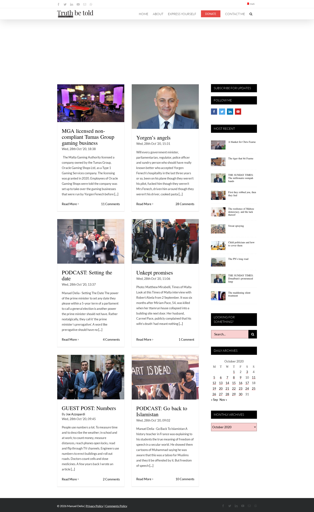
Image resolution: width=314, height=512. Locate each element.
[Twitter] (222, 111)
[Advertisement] (157, 46)
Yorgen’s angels (153, 137)
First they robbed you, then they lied (242, 193)
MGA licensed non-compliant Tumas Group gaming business (88, 136)
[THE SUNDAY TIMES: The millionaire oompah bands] (218, 179)
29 (234, 394)
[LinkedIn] (230, 111)
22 (234, 388)
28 (227, 394)
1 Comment (186, 339)
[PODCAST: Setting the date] (90, 241)
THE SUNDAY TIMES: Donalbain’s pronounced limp (240, 278)
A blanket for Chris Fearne (242, 142)
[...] (116, 194)
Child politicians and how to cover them (241, 244)
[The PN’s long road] (218, 263)
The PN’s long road (238, 259)
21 (227, 388)
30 (240, 394)
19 (214, 388)
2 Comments (111, 479)
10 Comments (185, 479)
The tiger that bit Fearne (240, 158)
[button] (250, 14)
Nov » (223, 400)
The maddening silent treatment (239, 294)
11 (253, 377)
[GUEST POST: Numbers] (90, 377)
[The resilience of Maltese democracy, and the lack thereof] (218, 213)
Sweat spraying (236, 225)
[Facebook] (214, 111)
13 (221, 383)
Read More (69, 204)
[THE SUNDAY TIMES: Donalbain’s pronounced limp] (218, 280)
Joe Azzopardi (75, 414)
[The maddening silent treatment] (218, 297)
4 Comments (111, 339)
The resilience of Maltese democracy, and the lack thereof (241, 212)
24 (247, 388)
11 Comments (110, 204)
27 (221, 394)
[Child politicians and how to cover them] (218, 247)
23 (240, 388)
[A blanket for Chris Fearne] (218, 146)
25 (253, 388)
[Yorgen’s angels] (165, 106)
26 (214, 394)
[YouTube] (238, 111)
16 (240, 383)
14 (227, 383)
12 (214, 383)
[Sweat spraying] (218, 230)
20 (221, 388)
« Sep (214, 400)
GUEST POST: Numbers (89, 408)
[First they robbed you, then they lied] (218, 196)
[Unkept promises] (165, 241)
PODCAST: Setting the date (87, 275)
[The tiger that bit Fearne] (218, 163)
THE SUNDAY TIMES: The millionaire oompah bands (240, 178)
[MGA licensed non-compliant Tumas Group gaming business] (90, 103)
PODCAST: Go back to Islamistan (161, 411)
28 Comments (185, 204)
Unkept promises (154, 272)
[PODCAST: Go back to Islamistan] (165, 377)
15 (234, 383)
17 (247, 383)
